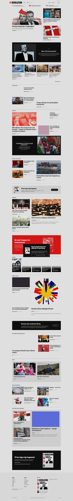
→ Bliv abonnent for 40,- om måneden (40, 255)
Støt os (60, 0)
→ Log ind (57, 0)
